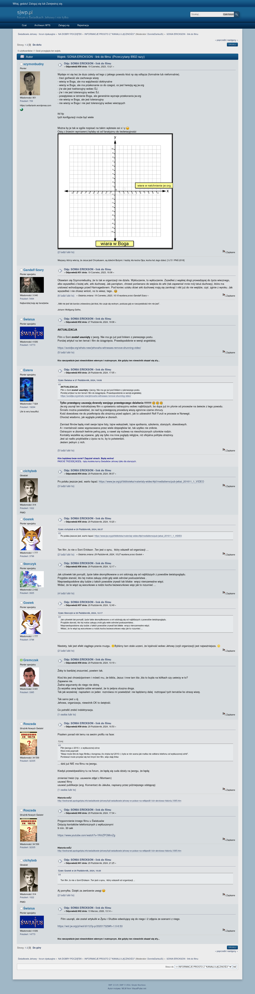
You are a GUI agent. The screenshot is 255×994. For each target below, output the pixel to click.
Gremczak (30, 660)
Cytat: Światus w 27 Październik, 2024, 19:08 (80, 380)
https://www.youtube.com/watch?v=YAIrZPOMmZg (86, 835)
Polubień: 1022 (27, 508)
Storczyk (29, 564)
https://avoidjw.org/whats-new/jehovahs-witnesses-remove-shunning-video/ (99, 348)
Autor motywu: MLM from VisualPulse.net (127, 988)
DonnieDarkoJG (155, 33)
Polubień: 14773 (27, 344)
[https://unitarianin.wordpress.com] (21, 110)
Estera (28, 370)
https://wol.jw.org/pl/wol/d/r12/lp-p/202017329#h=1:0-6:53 (90, 926)
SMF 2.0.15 (113, 985)
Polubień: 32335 (27, 760)
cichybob (30, 471)
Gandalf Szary (33, 270)
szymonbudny (33, 64)
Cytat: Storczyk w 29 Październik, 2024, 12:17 (80, 613)
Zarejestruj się (54, 3)
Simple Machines (138, 985)
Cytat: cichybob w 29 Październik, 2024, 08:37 (80, 529)
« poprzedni (221, 39)
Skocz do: (169, 966)
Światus (29, 319)
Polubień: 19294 (27, 407)
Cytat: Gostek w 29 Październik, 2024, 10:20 (79, 870)
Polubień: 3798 (27, 556)
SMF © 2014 (125, 985)
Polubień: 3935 (27, 592)
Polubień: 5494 (27, 298)
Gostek (28, 519)
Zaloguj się (35, 3)
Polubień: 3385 (27, 692)
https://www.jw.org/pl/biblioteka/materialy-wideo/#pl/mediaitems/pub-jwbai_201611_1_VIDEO (151, 481)
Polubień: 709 (26, 100)
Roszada (29, 724)
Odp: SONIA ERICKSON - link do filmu (87, 63)
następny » (232, 39)
